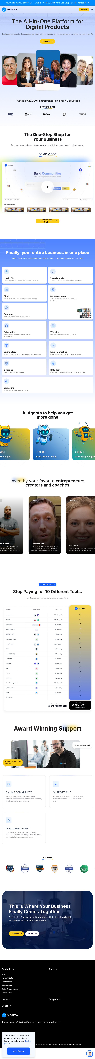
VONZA (5, 974)
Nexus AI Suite (7, 978)
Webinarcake (7, 985)
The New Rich (7, 993)
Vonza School (7, 982)
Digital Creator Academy (11, 989)
